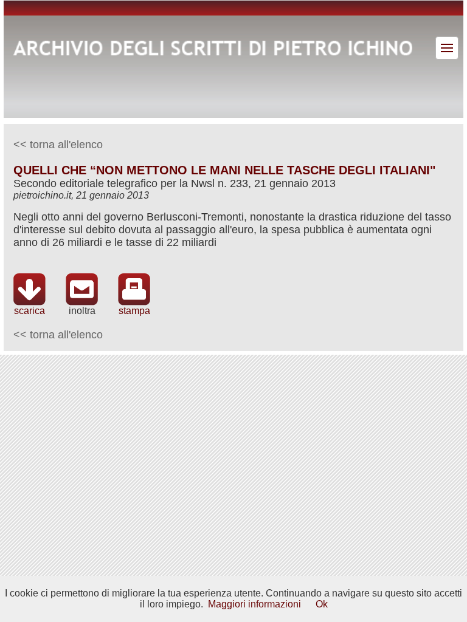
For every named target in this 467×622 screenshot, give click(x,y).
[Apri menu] (446, 48)
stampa (134, 311)
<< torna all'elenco (58, 144)
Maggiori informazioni (254, 604)
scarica (29, 311)
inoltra (82, 311)
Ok (322, 604)
